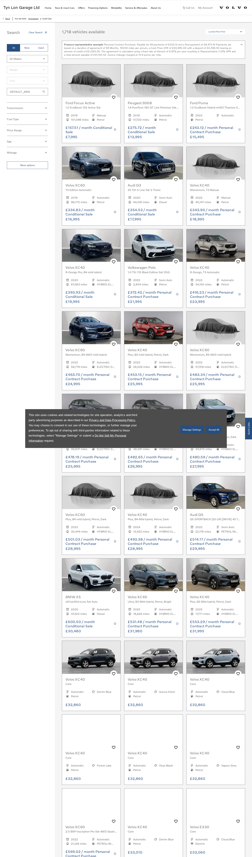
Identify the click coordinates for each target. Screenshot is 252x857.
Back (7, 18)
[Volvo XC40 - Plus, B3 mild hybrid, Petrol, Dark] (153, 327)
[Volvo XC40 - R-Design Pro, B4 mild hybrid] (91, 245)
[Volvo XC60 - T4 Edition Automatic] (91, 163)
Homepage (33, 18)
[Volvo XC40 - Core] (91, 657)
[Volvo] (233, 8)
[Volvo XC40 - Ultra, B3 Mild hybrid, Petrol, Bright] (153, 574)
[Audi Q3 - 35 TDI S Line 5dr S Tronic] (153, 163)
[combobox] (27, 59)
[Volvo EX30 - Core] (216, 804)
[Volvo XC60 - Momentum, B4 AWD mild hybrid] (91, 327)
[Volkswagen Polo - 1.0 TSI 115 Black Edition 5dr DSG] (153, 245)
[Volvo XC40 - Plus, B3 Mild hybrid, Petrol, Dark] (216, 574)
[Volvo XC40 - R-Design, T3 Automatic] (216, 245)
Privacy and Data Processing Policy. (112, 420)
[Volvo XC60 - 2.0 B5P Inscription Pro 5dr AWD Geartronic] (91, 804)
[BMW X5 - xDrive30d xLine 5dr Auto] (91, 574)
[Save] (113, 97)
